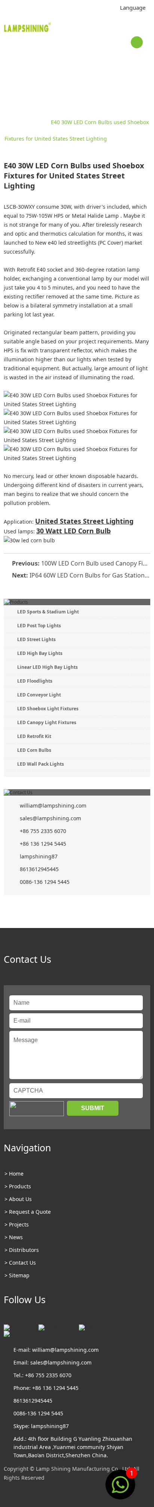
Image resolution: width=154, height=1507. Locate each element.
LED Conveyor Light (39, 695)
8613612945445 (39, 869)
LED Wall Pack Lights (40, 764)
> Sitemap (17, 1275)
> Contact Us (20, 1262)
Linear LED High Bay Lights (47, 667)
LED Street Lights (36, 639)
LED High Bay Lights (39, 653)
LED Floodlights (34, 681)
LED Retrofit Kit (34, 736)
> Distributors (21, 1249)
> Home (14, 1173)
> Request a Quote (27, 1211)
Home (11, 122)
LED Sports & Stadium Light (48, 612)
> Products (17, 1186)
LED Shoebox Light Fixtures (47, 708)
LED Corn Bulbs (34, 750)
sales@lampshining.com (50, 818)
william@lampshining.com (53, 805)
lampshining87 (39, 856)
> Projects (16, 1224)
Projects (35, 122)
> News (13, 1237)
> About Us (18, 1199)
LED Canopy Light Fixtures (46, 722)
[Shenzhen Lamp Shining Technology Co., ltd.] (28, 28)
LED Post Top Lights (39, 625)
